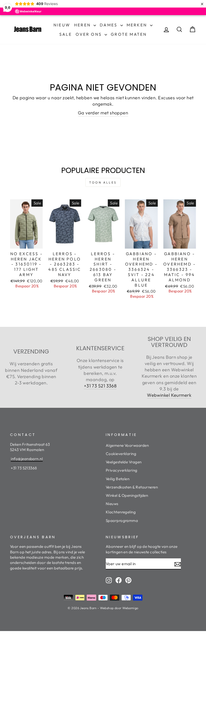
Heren (83, 24)
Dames (109, 24)
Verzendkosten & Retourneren (132, 487)
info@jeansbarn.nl (27, 458)
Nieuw (62, 24)
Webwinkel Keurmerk (169, 395)
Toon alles (103, 182)
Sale (65, 34)
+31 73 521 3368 (100, 386)
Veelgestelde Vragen (124, 462)
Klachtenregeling (121, 512)
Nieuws (112, 503)
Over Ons (89, 34)
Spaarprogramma (122, 520)
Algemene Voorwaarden (127, 445)
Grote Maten (129, 34)
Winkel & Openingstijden (127, 495)
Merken (138, 24)
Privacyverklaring (121, 470)
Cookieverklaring (121, 453)
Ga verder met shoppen (103, 113)
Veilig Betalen (117, 478)
